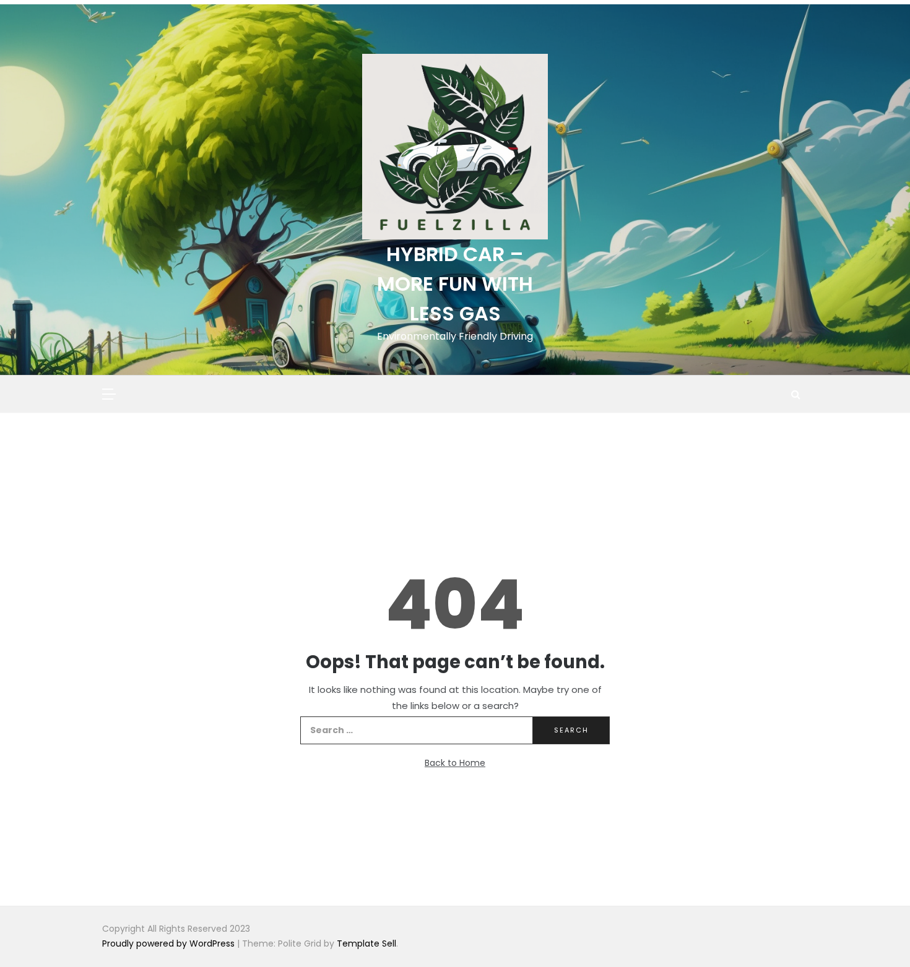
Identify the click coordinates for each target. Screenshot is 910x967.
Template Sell (366, 943)
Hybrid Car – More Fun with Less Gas (455, 283)
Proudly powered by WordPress (169, 943)
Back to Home (455, 763)
